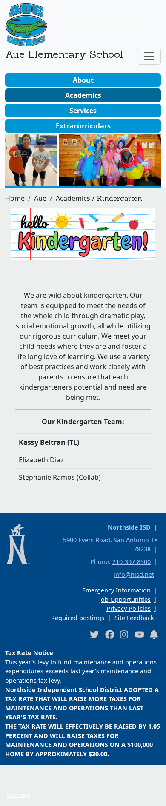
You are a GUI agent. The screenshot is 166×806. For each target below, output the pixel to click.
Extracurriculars (83, 126)
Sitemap (18, 795)
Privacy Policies (128, 608)
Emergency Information (116, 590)
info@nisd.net (134, 574)
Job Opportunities (125, 599)
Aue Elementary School (64, 54)
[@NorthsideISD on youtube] (139, 634)
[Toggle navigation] (149, 56)
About (83, 80)
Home (15, 198)
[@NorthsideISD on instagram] (124, 634)
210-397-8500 (131, 562)
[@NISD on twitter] (94, 634)
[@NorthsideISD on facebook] (109, 634)
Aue (40, 198)
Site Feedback (134, 618)
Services (83, 110)
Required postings (77, 618)
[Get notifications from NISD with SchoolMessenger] (154, 634)
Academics (83, 95)
